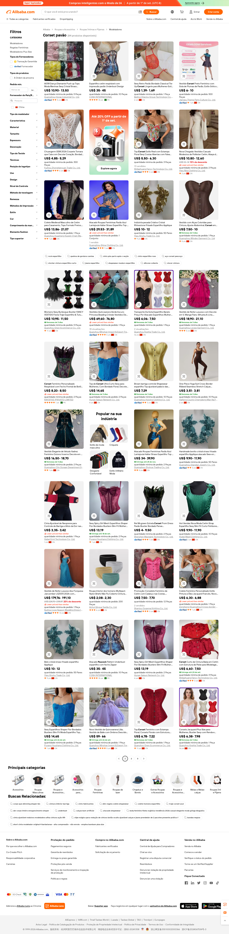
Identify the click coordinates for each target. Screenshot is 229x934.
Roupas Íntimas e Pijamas (92, 29)
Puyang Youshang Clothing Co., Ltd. (106, 539)
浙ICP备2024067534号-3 (194, 929)
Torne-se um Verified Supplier (198, 864)
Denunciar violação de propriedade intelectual (157, 871)
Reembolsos (146, 864)
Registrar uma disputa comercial (155, 858)
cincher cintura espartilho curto (62, 263)
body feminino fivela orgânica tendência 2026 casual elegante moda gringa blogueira (167, 811)
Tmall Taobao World (99, 920)
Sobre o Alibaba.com (16, 839)
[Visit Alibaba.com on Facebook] (186, 883)
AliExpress (70, 920)
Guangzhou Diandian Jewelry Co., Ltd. (197, 465)
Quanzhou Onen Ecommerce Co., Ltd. (62, 328)
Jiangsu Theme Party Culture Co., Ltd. (197, 100)
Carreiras (10, 864)
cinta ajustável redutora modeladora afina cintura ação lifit (39, 817)
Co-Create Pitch (14, 852)
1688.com (82, 920)
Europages (160, 920)
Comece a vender (193, 852)
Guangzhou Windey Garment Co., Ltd (197, 238)
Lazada (114, 920)
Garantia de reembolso (62, 852)
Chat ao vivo (146, 852)
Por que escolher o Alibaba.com (21, 846)
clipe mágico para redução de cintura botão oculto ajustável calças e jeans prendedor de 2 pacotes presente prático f (126, 817)
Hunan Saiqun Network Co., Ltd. (104, 399)
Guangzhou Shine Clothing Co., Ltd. (106, 245)
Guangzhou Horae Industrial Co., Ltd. (61, 97)
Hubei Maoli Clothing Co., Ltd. (193, 536)
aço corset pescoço (173, 256)
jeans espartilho (92, 263)
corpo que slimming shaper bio (26, 804)
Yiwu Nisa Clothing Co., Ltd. (192, 170)
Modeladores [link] (115, 29)
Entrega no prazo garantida (64, 858)
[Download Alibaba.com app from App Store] (189, 906)
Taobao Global (127, 920)
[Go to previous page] (119, 758)
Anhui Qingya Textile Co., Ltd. (103, 607)
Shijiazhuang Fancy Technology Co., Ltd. (153, 169)
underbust (62, 811)
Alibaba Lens (23, 906)
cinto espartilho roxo (147, 256)
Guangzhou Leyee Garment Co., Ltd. (196, 328)
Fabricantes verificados (106, 846)
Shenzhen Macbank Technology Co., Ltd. (153, 536)
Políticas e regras (59, 878)
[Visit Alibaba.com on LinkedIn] (192, 883)
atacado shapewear (112, 811)
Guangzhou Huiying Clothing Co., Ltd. (152, 399)
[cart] (182, 12)
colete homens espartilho (149, 804)
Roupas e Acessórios (65, 29)
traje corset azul (176, 804)
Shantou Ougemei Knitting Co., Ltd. (151, 608)
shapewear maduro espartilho (121, 263)
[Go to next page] (144, 758)
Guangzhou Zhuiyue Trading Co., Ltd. (151, 467)
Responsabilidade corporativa (20, 858)
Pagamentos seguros (61, 846)
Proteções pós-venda (61, 864)
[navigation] (23, 394)
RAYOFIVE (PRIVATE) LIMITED (58, 399)
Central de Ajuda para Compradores (157, 846)
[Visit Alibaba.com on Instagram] (205, 883)
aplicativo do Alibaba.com (163, 906)
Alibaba (46, 29)
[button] (140, 12)
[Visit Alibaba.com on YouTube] (211, 883)
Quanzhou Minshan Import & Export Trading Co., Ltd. (109, 332)
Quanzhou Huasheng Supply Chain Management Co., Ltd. (64, 236)
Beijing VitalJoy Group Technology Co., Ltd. (154, 97)
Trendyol (147, 920)
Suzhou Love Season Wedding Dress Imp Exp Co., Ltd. (64, 610)
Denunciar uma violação (151, 878)
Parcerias (188, 870)
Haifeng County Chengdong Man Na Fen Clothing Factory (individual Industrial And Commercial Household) (199, 399)
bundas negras (193, 817)
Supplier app (101, 906)
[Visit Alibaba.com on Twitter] (199, 883)
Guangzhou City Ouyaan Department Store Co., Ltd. (64, 467)
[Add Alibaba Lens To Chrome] (54, 906)
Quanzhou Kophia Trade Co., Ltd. (149, 332)
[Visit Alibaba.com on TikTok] (217, 883)
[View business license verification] (142, 929)
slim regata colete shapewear (116, 804)
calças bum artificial (85, 811)
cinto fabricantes (85, 804)
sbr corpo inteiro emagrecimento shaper (31, 811)
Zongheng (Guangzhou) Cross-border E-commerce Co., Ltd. (199, 607)
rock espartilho (54, 256)
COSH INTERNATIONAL (100, 97)
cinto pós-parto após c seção (116, 256)
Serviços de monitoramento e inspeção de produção (70, 871)
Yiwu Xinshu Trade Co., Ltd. (147, 236)
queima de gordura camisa (82, 256)
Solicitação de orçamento (107, 852)
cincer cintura (173, 263)
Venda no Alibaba (192, 846)
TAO (139, 920)
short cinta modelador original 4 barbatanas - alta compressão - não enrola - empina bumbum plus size (58, 824)
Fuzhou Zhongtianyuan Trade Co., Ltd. (62, 167)
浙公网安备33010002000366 (165, 929)
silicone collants (151, 263)
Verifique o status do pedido (198, 858)
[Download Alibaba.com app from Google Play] (212, 906)
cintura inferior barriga (59, 804)
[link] (225, 904)
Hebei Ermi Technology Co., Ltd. (59, 539)
